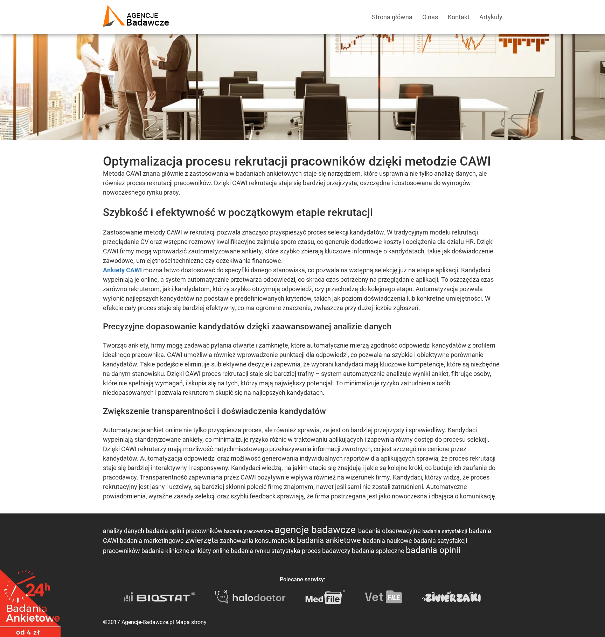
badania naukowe (388, 540)
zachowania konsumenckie (258, 540)
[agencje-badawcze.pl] (136, 9)
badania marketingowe (152, 540)
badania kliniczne (166, 550)
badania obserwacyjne (390, 530)
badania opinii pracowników (185, 530)
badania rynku (251, 550)
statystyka (286, 550)
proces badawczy (327, 550)
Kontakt (459, 17)
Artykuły (490, 17)
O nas (430, 17)
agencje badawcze (316, 530)
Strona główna (392, 17)
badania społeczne (379, 550)
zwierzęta (202, 540)
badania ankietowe (330, 540)
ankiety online (211, 550)
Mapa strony (191, 622)
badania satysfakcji (445, 531)
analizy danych (124, 530)
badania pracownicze (249, 531)
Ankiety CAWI (122, 270)
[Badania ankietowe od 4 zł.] (30, 600)
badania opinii (433, 550)
